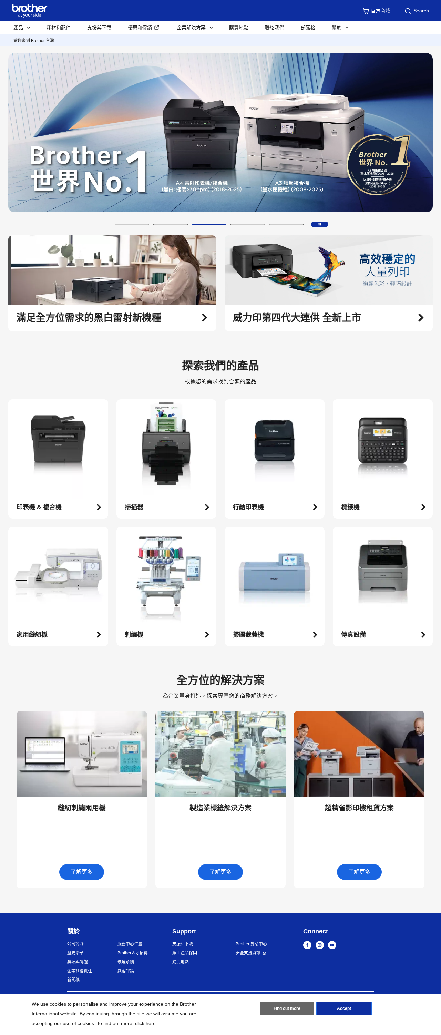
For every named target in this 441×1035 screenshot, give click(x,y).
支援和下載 (182, 944)
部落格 (308, 27)
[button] (132, 224)
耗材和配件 (59, 27)
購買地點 (238, 27)
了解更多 (82, 872)
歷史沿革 (75, 953)
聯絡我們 (274, 27)
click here (145, 1023)
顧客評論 (125, 971)
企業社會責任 (79, 971)
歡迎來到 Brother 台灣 (33, 40)
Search (421, 10)
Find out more (287, 1008)
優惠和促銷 (140, 27)
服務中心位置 (129, 944)
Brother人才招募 (132, 953)
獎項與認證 (77, 962)
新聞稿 (73, 979)
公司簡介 (75, 944)
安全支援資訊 (248, 953)
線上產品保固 (184, 953)
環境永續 (125, 962)
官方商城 (380, 10)
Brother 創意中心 (251, 944)
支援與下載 (99, 27)
